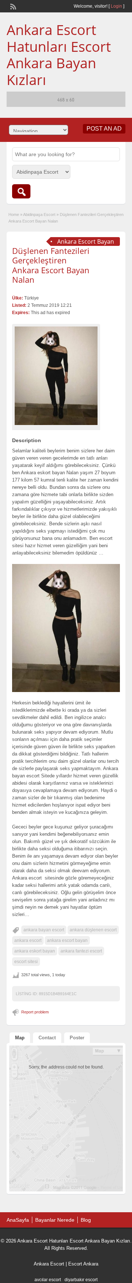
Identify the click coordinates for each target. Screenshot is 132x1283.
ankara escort (27, 940)
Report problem (35, 1012)
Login (116, 6)
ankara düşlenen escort (93, 929)
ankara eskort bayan (34, 951)
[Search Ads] (21, 191)
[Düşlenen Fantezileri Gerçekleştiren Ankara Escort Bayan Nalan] (56, 375)
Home (13, 214)
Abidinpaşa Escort (39, 214)
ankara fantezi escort (81, 951)
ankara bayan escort (43, 929)
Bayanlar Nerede (54, 1220)
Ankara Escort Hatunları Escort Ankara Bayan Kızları (59, 54)
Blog (86, 1220)
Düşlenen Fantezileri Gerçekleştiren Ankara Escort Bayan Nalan (50, 265)
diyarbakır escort (81, 1279)
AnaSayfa (18, 1220)
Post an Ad (104, 128)
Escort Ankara (83, 1264)
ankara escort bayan (67, 940)
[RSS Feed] (12, 6)
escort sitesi (26, 961)
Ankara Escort (49, 1264)
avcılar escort (47, 1279)
